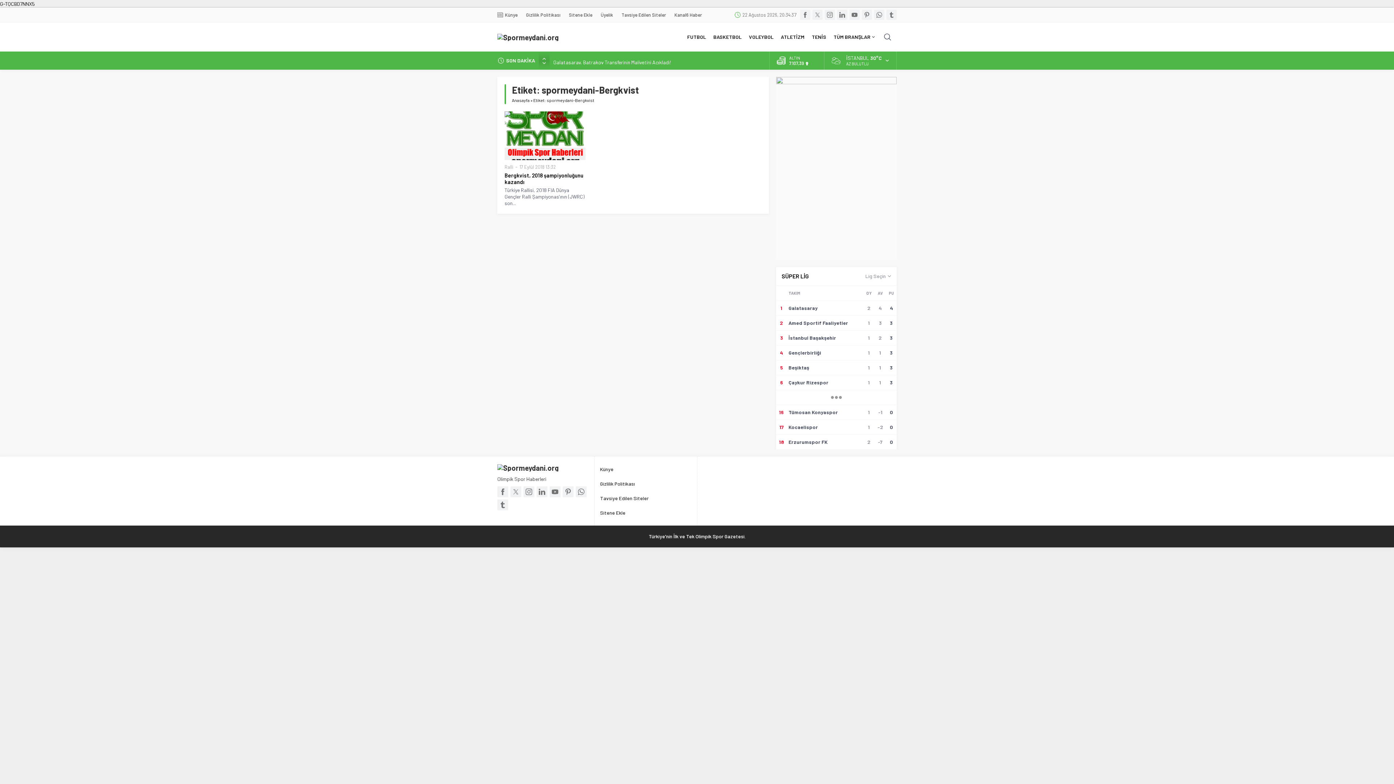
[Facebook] (805, 15)
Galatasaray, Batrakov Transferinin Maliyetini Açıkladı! (612, 60)
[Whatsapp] (879, 15)
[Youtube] (854, 15)
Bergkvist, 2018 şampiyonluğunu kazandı (544, 178)
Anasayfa (521, 100)
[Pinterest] (867, 15)
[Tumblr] (891, 15)
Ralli (509, 167)
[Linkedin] (842, 15)
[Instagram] (830, 15)
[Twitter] (817, 15)
